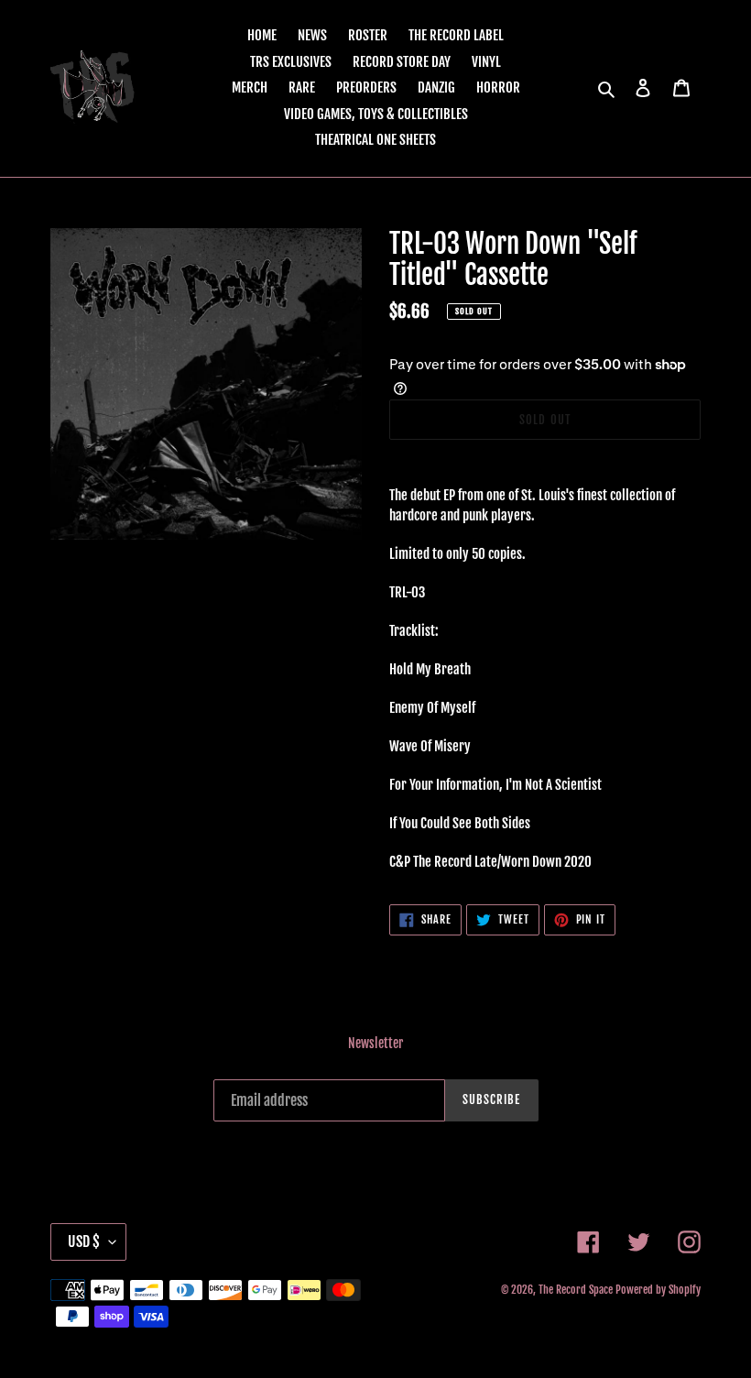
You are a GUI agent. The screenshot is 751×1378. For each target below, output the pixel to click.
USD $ (84, 1241)
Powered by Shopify (658, 1289)
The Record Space (576, 1289)
